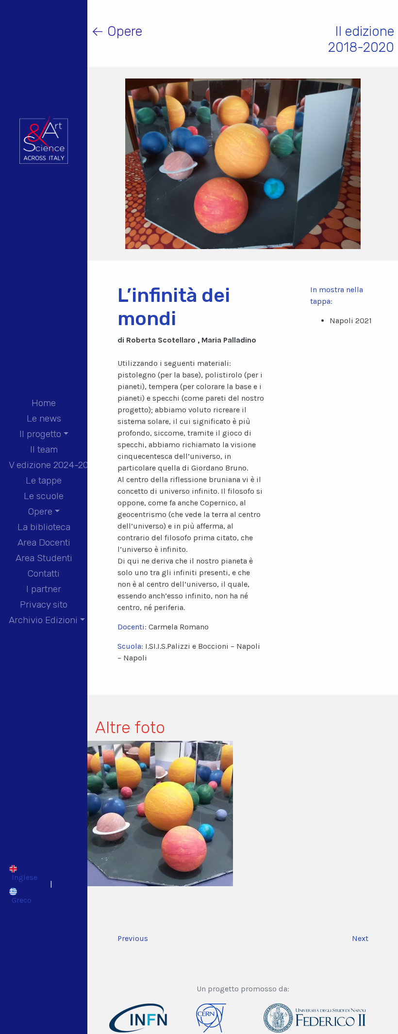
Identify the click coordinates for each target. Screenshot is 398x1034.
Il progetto (40, 433)
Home (44, 402)
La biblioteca (43, 527)
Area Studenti (44, 558)
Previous (132, 938)
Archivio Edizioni (43, 620)
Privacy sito (43, 604)
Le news (44, 418)
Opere (40, 511)
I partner (43, 589)
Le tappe (44, 480)
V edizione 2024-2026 (54, 464)
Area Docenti (43, 542)
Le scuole (44, 495)
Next (360, 938)
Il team (44, 449)
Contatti (44, 573)
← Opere (116, 31)
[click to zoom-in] (160, 812)
